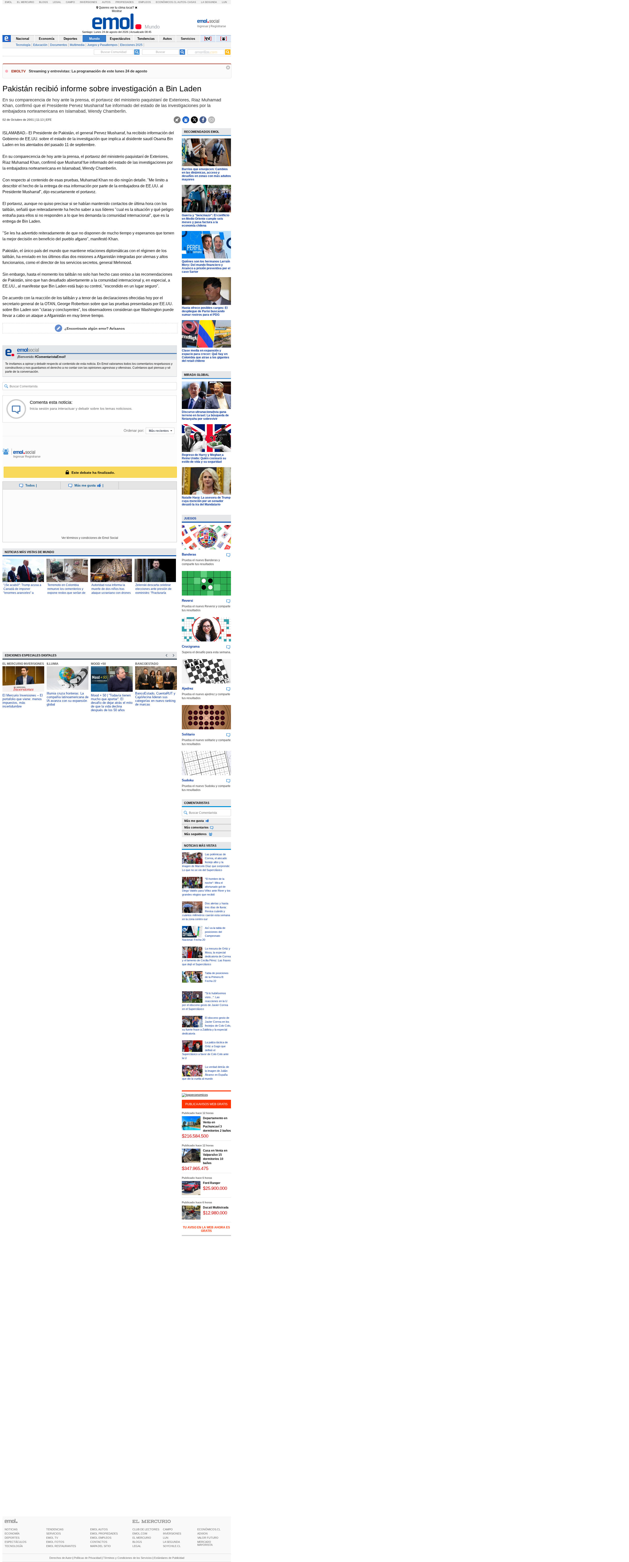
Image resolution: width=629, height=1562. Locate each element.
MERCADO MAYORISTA (205, 1543)
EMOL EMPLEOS (100, 1537)
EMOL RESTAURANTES (61, 1546)
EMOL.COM (139, 1533)
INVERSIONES (172, 1533)
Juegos (190, 518)
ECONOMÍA (12, 1533)
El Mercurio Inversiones (23, 664)
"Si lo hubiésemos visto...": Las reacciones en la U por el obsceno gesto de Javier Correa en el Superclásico (205, 1001)
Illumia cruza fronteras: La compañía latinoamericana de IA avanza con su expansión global (67, 699)
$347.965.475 (195, 1168)
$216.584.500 (195, 1136)
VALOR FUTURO (207, 1537)
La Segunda (209, 2)
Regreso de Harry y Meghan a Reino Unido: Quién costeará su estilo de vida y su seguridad (204, 458)
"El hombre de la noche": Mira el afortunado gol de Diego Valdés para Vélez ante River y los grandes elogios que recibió (206, 886)
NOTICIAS (11, 1529)
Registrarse (218, 26)
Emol (8, 2)
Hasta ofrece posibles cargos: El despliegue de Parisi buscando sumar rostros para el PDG (205, 311)
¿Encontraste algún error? (94, 328)
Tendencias (146, 39)
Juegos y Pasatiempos (102, 45)
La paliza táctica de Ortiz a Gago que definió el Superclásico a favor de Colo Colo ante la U (205, 1050)
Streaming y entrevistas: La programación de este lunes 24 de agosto (88, 71)
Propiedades (124, 2)
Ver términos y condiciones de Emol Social (89, 538)
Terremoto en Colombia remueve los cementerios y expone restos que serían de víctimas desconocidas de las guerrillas (66, 592)
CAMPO (168, 1529)
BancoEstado (146, 664)
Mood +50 (98, 664)
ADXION (202, 1533)
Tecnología (23, 45)
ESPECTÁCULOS (15, 1541)
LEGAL (136, 1546)
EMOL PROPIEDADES (104, 1533)
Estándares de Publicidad (169, 1557)
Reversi (187, 600)
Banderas (189, 554)
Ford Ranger (211, 1183)
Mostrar (117, 11)
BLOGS (137, 1541)
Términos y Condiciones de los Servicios (127, 1557)
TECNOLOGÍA (14, 1546)
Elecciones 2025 (131, 45)
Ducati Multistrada (216, 1207)
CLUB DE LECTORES (145, 1529)
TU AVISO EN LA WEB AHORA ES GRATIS (206, 1229)
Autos (106, 2)
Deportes (70, 39)
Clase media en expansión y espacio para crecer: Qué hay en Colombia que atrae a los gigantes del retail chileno (205, 356)
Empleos (145, 2)
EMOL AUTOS (99, 1529)
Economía (46, 39)
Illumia (52, 664)
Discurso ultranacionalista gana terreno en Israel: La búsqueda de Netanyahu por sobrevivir (205, 415)
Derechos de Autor (60, 1557)
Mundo (94, 39)
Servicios (188, 39)
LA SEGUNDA (171, 1541)
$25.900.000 (215, 1188)
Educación (40, 45)
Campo (70, 2)
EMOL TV (52, 1537)
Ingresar (202, 26)
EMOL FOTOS (55, 1541)
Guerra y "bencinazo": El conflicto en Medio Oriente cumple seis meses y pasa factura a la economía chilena (205, 220)
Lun (224, 2)
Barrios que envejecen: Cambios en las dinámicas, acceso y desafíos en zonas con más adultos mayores (206, 174)
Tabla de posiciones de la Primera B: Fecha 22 (217, 977)
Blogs (43, 2)
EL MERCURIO (141, 1537)
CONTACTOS (98, 1541)
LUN (165, 1537)
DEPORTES (12, 1537)
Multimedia (77, 45)
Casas (191, 2)
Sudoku (188, 780)
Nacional (22, 39)
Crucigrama (191, 646)
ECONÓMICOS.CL (208, 1529)
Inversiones (88, 2)
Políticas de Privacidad (87, 1557)
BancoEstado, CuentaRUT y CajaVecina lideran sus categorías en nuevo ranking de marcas (155, 699)
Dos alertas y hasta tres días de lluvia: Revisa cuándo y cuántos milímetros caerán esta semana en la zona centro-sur (206, 911)
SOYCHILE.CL (172, 1546)
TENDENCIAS (54, 1529)
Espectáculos (120, 39)
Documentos (58, 45)
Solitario (188, 734)
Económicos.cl (166, 2)
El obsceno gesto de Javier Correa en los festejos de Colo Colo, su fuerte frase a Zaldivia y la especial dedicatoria (206, 1025)
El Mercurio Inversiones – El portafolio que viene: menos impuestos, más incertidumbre (22, 700)
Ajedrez (187, 688)
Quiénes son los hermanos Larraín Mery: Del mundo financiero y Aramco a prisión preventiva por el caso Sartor (206, 266)
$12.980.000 (215, 1212)
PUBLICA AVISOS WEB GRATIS (206, 1104)
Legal (57, 2)
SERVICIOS (53, 1533)
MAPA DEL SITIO (100, 1546)
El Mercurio (25, 2)
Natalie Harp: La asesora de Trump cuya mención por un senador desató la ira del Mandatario (206, 501)
